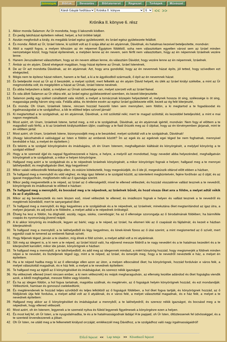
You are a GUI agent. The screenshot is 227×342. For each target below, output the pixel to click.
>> (164, 10)
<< (157, 10)
